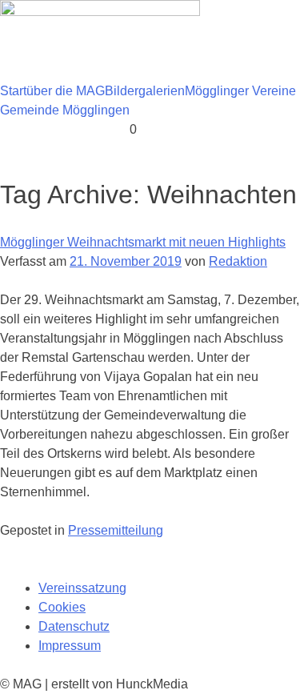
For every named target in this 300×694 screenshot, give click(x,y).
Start (13, 91)
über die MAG (65, 91)
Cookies (62, 607)
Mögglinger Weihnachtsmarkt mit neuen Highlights (143, 242)
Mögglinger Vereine (240, 91)
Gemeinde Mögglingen (65, 110)
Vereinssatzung (82, 588)
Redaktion (238, 261)
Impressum (69, 645)
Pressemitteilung (115, 530)
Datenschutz (74, 626)
